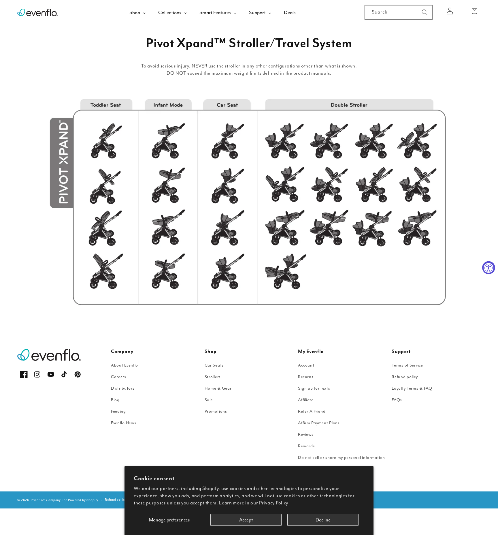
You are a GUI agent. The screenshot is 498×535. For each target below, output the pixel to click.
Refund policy (405, 377)
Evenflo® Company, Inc (49, 500)
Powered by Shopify (83, 500)
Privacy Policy (273, 503)
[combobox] (398, 12)
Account (306, 365)
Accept (246, 520)
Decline (323, 520)
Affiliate (305, 400)
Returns (305, 377)
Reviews (305, 434)
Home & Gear (218, 388)
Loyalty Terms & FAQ (412, 388)
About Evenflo (124, 365)
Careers (118, 377)
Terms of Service (407, 365)
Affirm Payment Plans (318, 423)
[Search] (424, 12)
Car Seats (214, 365)
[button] (474, 11)
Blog (115, 400)
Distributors (123, 388)
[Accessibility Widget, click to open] (488, 267)
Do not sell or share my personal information (341, 457)
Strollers (213, 377)
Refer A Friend (311, 411)
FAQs (397, 400)
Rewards (306, 446)
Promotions (216, 411)
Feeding (118, 411)
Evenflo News (123, 423)
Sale (209, 400)
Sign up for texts (314, 388)
